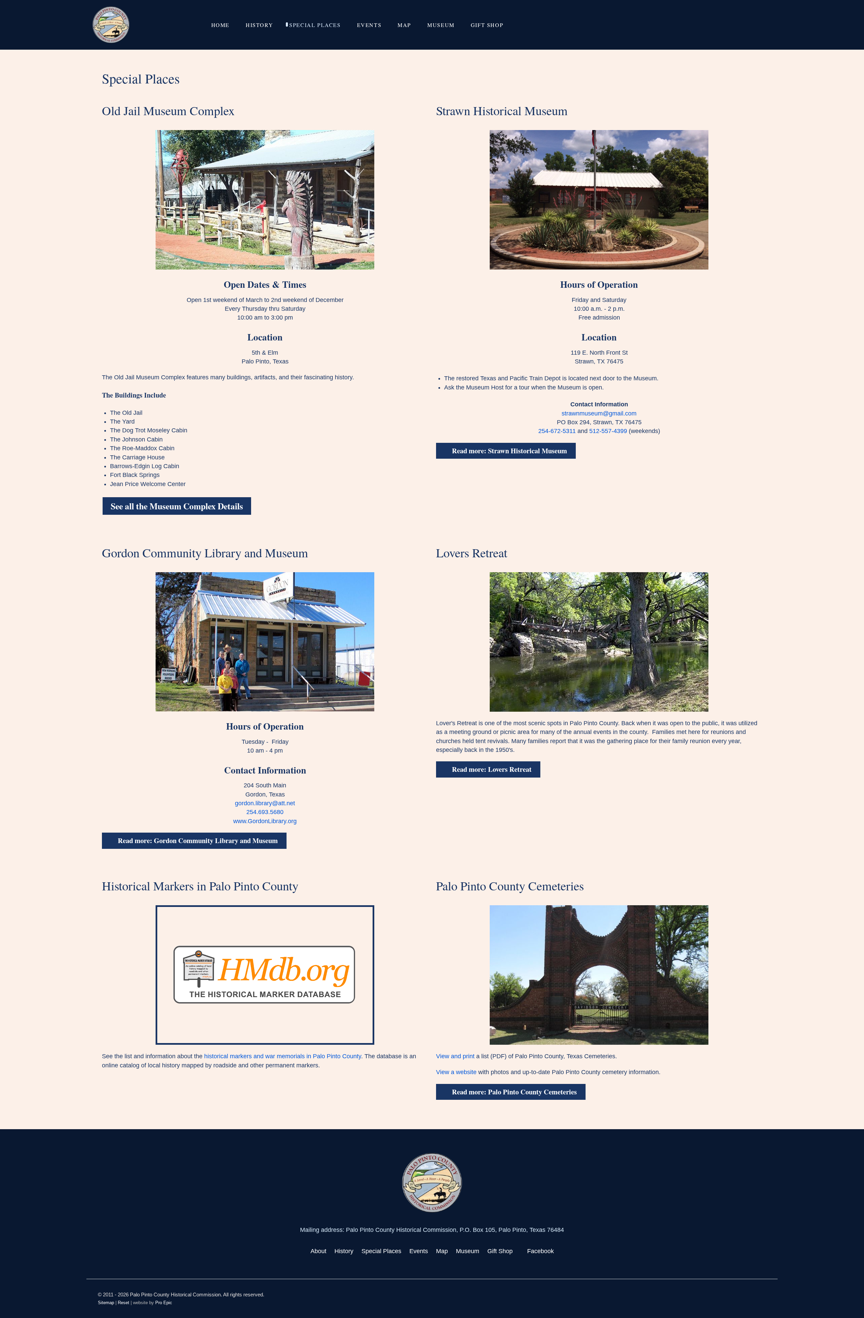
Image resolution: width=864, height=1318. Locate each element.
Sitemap (106, 1302)
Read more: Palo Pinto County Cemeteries (513, 1092)
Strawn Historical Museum (502, 110)
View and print (455, 1056)
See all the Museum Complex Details (177, 506)
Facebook (540, 1251)
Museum (467, 1251)
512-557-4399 (608, 431)
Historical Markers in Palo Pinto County (200, 885)
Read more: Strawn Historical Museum (508, 451)
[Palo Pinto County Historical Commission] (111, 25)
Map (442, 1251)
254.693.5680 (265, 812)
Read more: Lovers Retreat (491, 769)
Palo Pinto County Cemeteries (510, 885)
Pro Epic (163, 1302)
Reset (123, 1302)
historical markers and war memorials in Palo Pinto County (282, 1056)
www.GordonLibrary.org (265, 821)
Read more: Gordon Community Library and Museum (197, 840)
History (343, 1251)
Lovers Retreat (471, 552)
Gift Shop (500, 1251)
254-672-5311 (557, 431)
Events (418, 1251)
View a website (456, 1072)
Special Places (381, 1251)
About (318, 1251)
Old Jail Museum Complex (168, 110)
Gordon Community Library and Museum (205, 552)
